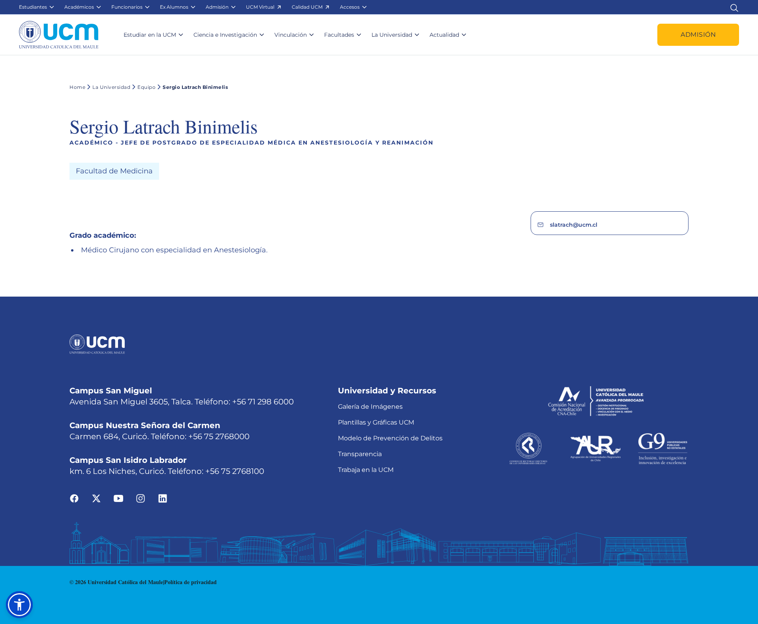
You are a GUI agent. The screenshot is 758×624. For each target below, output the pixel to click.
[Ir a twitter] (96, 498)
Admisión (698, 34)
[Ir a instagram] (140, 498)
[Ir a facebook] (74, 498)
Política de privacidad (190, 582)
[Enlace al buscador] (734, 7)
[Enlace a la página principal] (58, 35)
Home (77, 87)
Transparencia (360, 454)
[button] (37, 7)
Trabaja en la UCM (366, 470)
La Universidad (111, 87)
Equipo (146, 87)
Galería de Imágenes (370, 406)
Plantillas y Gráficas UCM (376, 422)
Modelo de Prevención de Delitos (390, 438)
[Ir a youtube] (118, 498)
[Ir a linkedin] (162, 498)
